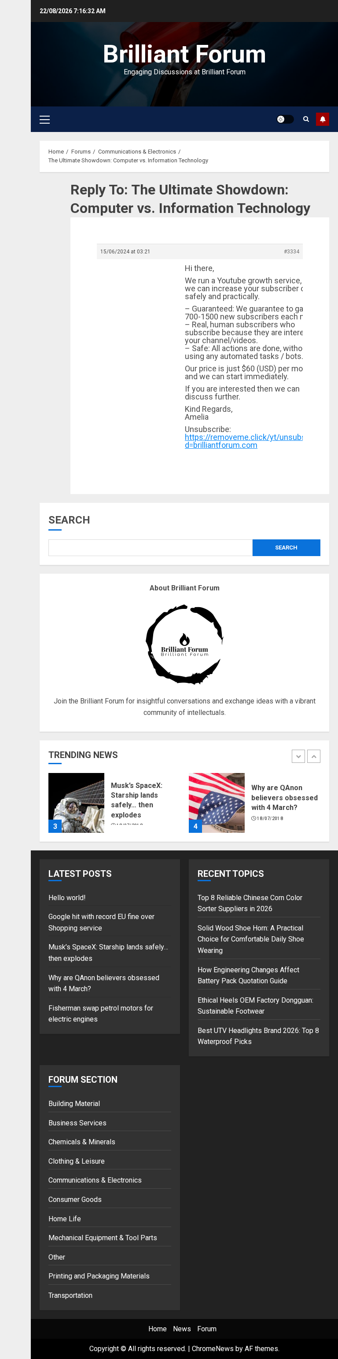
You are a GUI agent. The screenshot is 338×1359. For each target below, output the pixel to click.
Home (157, 1329)
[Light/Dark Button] (285, 119)
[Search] (306, 119)
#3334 (291, 252)
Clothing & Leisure (76, 1161)
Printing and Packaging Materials (99, 1276)
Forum (207, 1329)
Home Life (64, 1219)
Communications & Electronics (95, 1180)
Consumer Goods (75, 1199)
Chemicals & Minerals (81, 1142)
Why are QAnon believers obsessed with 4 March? (284, 798)
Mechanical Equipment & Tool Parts (102, 1238)
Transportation (70, 1295)
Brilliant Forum (184, 54)
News (182, 1329)
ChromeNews (213, 1348)
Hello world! (67, 898)
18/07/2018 (270, 818)
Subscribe (322, 119)
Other (56, 1257)
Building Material (74, 1103)
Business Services (77, 1123)
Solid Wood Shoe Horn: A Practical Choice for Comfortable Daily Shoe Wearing (251, 939)
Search (69, 520)
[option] (114, 807)
